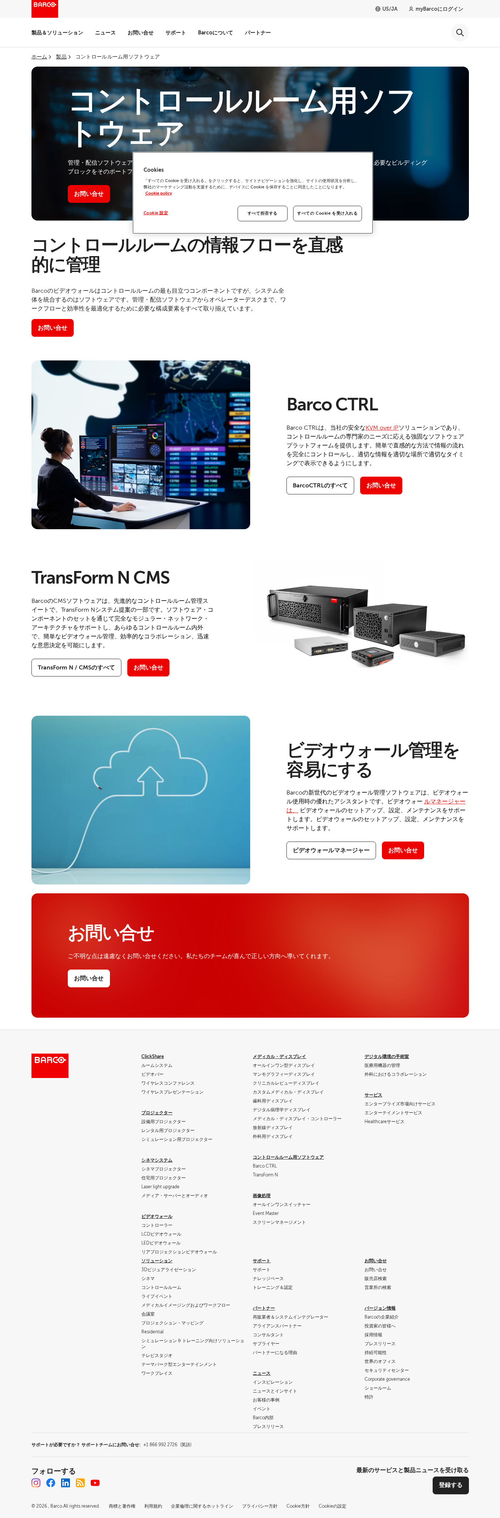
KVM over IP (382, 427)
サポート (175, 33)
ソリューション (156, 1260)
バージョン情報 (380, 1308)
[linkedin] (65, 1482)
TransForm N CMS (100, 578)
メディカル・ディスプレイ (279, 1056)
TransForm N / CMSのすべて (76, 667)
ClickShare (152, 1056)
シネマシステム (156, 1160)
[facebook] (50, 1482)
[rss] (80, 1482)
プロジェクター (156, 1112)
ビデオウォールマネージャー (331, 850)
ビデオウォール (156, 1216)
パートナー (258, 33)
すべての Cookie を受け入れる (327, 213)
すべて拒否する (263, 213)
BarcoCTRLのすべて (320, 485)
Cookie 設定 (156, 213)
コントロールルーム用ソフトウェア (288, 1157)
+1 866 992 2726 (167, 1444)
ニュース (105, 33)
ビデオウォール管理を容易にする (373, 760)
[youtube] (95, 1482)
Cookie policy (158, 193)
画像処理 (262, 1195)
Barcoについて (215, 33)
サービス (373, 1095)
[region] (252, 193)
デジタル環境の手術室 (387, 1056)
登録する (451, 1485)
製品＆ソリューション (57, 33)
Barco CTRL (331, 404)
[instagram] (35, 1482)
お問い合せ (141, 33)
